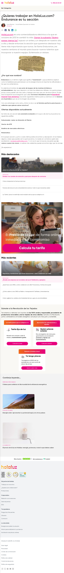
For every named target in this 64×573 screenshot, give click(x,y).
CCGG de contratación (8, 551)
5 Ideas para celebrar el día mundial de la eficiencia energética (25, 384)
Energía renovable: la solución (10, 526)
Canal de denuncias (7, 561)
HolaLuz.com (7, 34)
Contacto (4, 518)
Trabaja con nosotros (7, 484)
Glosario (3, 515)
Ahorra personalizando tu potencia (11, 529)
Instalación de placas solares (10, 532)
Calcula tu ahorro (47, 343)
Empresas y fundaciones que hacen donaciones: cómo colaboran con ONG (27, 273)
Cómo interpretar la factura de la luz (14, 181)
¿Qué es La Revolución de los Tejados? (15, 170)
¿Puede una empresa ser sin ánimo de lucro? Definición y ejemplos (24, 280)
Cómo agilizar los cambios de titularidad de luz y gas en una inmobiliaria (25, 298)
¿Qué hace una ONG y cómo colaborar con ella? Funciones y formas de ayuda (27, 285)
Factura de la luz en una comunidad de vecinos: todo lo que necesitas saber (26, 188)
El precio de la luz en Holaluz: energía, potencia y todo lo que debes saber (28, 448)
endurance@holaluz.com (19, 141)
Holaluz (9, 26)
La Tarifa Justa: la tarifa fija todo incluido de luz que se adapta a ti (23, 194)
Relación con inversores (8, 498)
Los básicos (6, 445)
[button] (2, 3)
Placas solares (8, 410)
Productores (5, 491)
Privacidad (4, 548)
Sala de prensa (5, 501)
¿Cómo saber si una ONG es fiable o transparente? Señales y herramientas (26, 291)
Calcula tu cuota (17, 343)
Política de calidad (6, 558)
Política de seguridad (7, 564)
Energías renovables (9, 382)
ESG (2, 504)
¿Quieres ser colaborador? (9, 487)
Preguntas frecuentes (8, 512)
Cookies (3, 555)
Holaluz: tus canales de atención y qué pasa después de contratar (24, 176)
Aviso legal (4, 545)
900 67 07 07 (57, 3)
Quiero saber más (32, 368)
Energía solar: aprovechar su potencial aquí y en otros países (24, 413)
